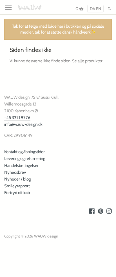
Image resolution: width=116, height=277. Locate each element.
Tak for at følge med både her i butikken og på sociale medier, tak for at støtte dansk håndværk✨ (58, 29)
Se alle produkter (87, 60)
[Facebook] (92, 211)
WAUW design (46, 236)
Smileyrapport (17, 185)
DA (92, 8)
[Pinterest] (100, 211)
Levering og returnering (24, 158)
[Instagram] (109, 211)
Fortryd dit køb (17, 192)
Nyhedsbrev (15, 172)
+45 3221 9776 (17, 117)
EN (98, 8)
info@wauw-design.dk (23, 124)
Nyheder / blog (17, 179)
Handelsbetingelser (21, 165)
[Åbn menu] (8, 7)
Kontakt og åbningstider (24, 151)
